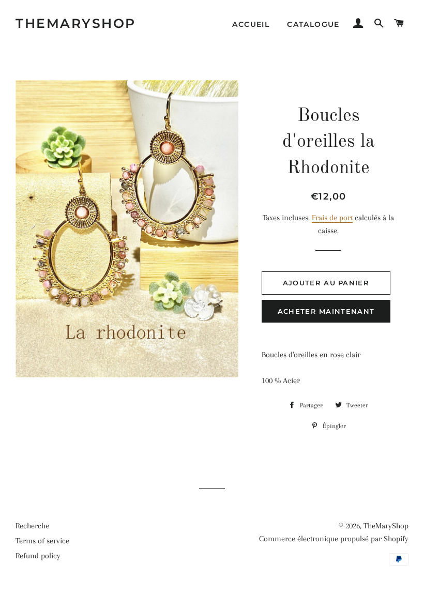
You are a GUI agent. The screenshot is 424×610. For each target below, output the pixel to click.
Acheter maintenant (326, 311)
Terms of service (42, 540)
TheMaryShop (76, 23)
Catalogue (313, 24)
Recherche (32, 525)
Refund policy (38, 555)
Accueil (250, 24)
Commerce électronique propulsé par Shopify (333, 538)
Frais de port (332, 217)
